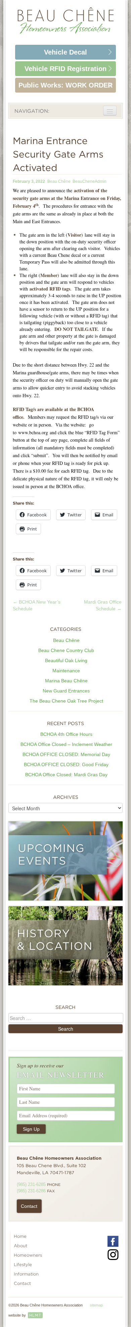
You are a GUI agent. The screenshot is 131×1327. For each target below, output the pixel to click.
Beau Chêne (59, 181)
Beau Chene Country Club (66, 650)
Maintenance (66, 670)
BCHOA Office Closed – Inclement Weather (66, 744)
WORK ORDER (65, 85)
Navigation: (31, 111)
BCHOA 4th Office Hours (66, 734)
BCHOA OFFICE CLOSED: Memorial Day (66, 754)
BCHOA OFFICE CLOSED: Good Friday (66, 764)
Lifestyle (23, 1264)
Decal (65, 52)
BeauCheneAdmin (89, 181)
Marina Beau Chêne (66, 680)
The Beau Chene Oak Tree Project (66, 701)
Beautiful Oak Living (66, 660)
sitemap (96, 1305)
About (20, 1245)
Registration (65, 68)
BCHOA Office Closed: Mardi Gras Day (66, 774)
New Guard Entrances (66, 690)
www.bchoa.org (33, 432)
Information (26, 1274)
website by (24, 1315)
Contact (29, 1206)
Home (20, 1236)
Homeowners (28, 1255)
